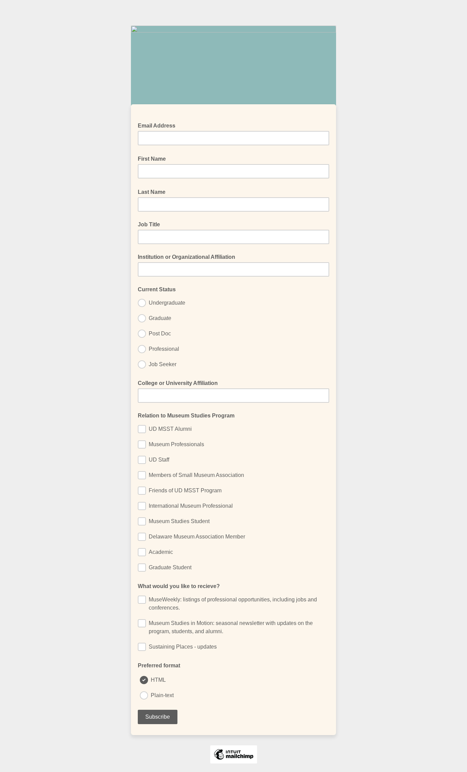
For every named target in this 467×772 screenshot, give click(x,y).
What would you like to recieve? (179, 586)
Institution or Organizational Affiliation (186, 257)
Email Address (158, 125)
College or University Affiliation (178, 383)
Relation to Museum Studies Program (186, 415)
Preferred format (159, 665)
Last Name (154, 191)
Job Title (149, 224)
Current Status (157, 289)
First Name (154, 158)
